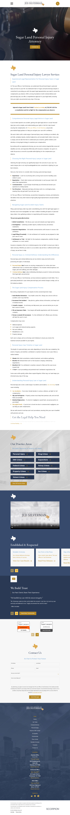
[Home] (34, 3)
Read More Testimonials (27, 613)
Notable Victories (35, 742)
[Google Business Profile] (32, 796)
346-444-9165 (35, 783)
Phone (12, 668)
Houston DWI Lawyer (35, 731)
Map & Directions (35, 767)
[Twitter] (38, 796)
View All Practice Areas (18, 483)
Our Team (35, 722)
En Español (35, 734)
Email (37, 668)
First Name (13, 663)
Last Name (38, 663)
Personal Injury (35, 728)
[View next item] (16, 570)
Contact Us (35, 47)
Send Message (35, 697)
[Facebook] (35, 796)
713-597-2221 (35, 759)
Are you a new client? (15, 673)
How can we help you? (16, 678)
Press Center (35, 739)
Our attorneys (51, 385)
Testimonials (35, 736)
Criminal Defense (35, 725)
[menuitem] (12, 812)
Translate (35, 745)
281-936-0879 (35, 772)
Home (35, 719)
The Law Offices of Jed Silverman (37, 128)
